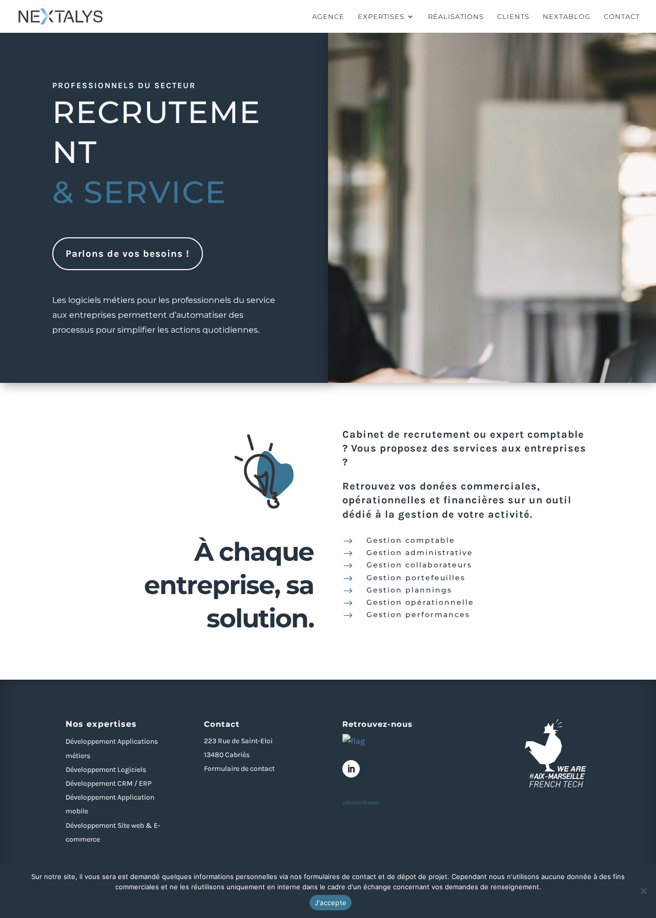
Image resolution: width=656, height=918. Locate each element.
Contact (622, 17)
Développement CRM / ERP (109, 783)
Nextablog (566, 17)
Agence (328, 17)
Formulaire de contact (239, 768)
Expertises (381, 17)
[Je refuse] (643, 891)
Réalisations (456, 17)
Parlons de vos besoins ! (128, 253)
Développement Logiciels (106, 769)
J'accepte (330, 903)
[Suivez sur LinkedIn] (351, 769)
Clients (513, 17)
